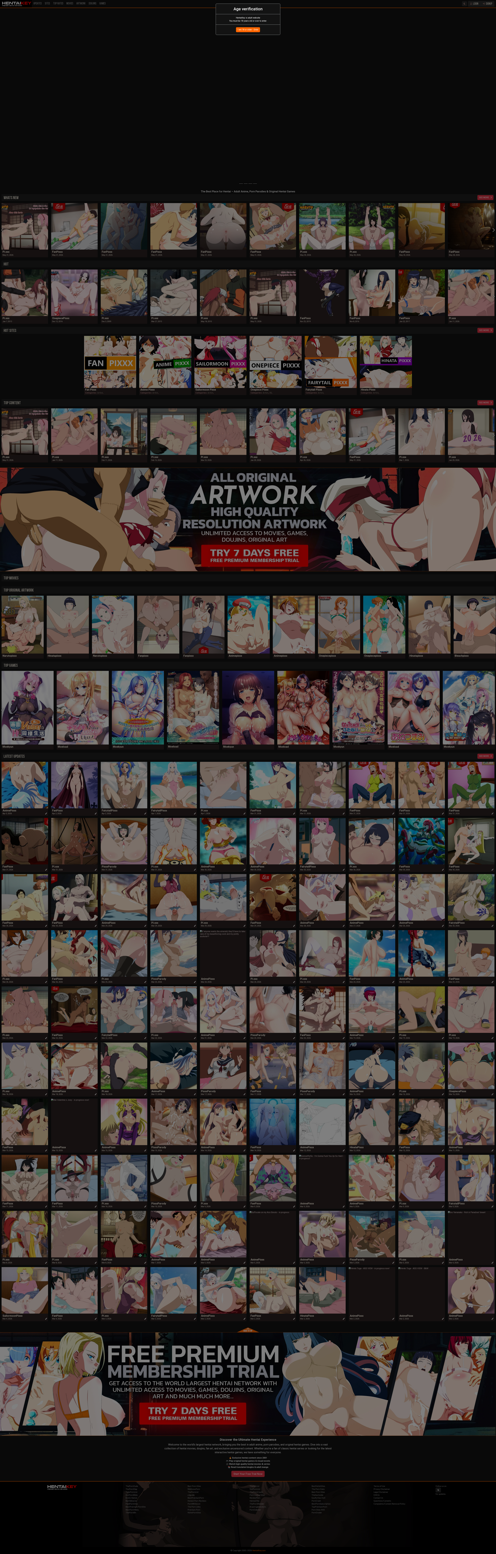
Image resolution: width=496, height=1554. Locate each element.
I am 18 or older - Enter (248, 29)
